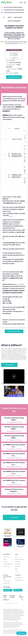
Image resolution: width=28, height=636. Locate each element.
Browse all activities (19, 559)
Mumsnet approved (7, 564)
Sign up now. (22, 43)
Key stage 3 (17, 566)
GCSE (16, 568)
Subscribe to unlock (14, 77)
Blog (16, 557)
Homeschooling (7, 580)
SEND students (6, 583)
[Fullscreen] (14, 396)
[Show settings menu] (11, 396)
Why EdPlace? (6, 557)
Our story (5, 561)
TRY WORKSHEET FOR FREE (14, 422)
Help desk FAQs (18, 577)
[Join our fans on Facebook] (22, 600)
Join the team (6, 566)
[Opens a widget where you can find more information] (21, 633)
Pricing (4, 559)
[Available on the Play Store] (18, 590)
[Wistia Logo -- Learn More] (20, 396)
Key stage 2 (17, 564)
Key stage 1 (17, 561)
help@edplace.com (19, 580)
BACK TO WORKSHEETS (14, 21)
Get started (9, 365)
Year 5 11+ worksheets (15, 62)
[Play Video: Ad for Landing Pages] (14, 390)
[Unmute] (8, 396)
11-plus (16, 571)
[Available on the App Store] (8, 590)
